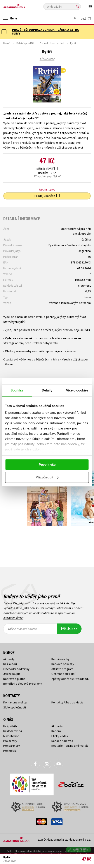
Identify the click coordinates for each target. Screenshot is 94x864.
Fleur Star (47, 59)
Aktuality (9, 659)
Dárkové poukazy (62, 664)
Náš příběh (10, 726)
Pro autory (10, 741)
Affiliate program (62, 669)
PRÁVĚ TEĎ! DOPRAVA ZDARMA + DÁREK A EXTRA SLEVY (45, 31)
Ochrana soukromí (63, 674)
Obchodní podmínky (16, 669)
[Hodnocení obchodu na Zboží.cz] (71, 782)
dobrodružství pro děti (76, 229)
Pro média (10, 751)
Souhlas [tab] (16, 390)
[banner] (23, 5)
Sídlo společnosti (14, 707)
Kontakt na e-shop (15, 702)
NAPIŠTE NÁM (81, 849)
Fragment (84, 285)
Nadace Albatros (62, 741)
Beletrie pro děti (25, 43)
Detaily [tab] (47, 390)
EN (90, 6)
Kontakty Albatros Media (67, 702)
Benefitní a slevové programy (22, 684)
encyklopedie (82, 233)
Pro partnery (11, 746)
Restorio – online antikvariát (69, 746)
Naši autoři (10, 664)
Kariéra (56, 731)
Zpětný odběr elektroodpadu (70, 679)
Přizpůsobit (44, 477)
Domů (6, 43)
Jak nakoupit (11, 674)
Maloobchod (11, 736)
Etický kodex (59, 736)
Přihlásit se (69, 628)
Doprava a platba (14, 679)
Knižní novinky (60, 659)
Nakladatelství (12, 731)
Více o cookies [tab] (77, 390)
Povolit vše (47, 464)
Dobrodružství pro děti (52, 43)
